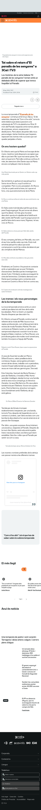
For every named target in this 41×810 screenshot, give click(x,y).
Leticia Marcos (6, 590)
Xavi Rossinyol (37, 590)
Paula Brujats (25, 710)
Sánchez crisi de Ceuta (28, 13)
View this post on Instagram (15, 482)
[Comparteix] (37, 100)
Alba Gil (30, 590)
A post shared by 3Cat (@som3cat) (20, 502)
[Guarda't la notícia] (32, 100)
